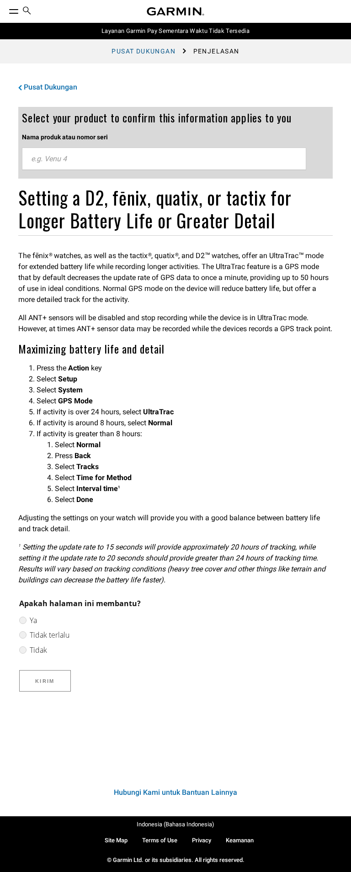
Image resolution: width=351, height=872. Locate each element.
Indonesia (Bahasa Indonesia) (175, 824)
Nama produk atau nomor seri (65, 137)
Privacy (201, 840)
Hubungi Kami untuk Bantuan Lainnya (175, 792)
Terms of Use (159, 840)
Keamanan (240, 840)
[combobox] (164, 159)
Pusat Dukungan (144, 51)
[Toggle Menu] (5, 9)
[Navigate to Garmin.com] (175, 11)
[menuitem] (27, 11)
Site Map (116, 840)
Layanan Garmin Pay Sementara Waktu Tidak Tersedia (175, 30)
